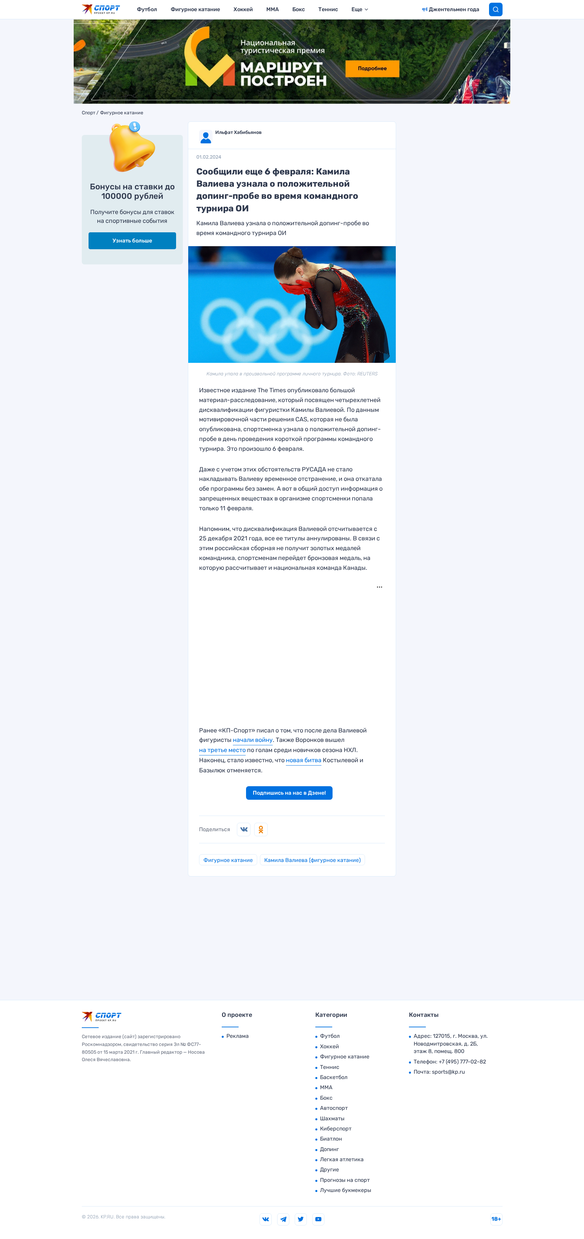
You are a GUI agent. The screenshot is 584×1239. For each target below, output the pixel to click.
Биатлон (331, 1139)
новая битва (303, 760)
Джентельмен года (454, 9)
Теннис (328, 9)
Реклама (237, 1036)
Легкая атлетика (342, 1159)
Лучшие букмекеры (345, 1190)
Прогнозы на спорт (345, 1180)
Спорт (88, 113)
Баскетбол (333, 1077)
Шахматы (332, 1118)
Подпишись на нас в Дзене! (289, 793)
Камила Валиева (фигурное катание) (312, 860)
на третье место (222, 750)
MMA (272, 9)
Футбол (147, 9)
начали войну (253, 740)
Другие (329, 1169)
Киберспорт (335, 1128)
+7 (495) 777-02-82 (462, 1061)
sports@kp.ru (448, 1072)
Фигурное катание (195, 9)
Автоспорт (334, 1108)
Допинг (329, 1149)
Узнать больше (132, 240)
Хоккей (243, 9)
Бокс (298, 9)
